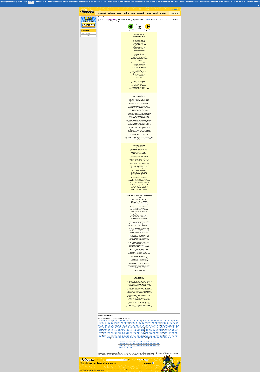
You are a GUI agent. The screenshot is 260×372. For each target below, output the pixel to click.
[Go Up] (147, 29)
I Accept (31, 3)
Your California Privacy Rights (96, 370)
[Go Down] (131, 29)
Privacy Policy (23, 3)
